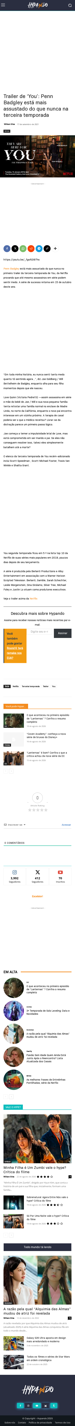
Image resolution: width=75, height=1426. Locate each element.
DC (6, 726)
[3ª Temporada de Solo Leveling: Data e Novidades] (13, 1011)
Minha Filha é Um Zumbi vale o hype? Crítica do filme (34, 1169)
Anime (29, 1007)
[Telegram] (39, 248)
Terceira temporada (31, 686)
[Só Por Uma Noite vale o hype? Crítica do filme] (13, 1221)
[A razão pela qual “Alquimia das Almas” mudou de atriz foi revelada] (13, 1034)
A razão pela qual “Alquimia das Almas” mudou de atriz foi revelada (48, 1035)
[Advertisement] (37, 50)
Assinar (62, 633)
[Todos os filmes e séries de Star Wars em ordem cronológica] (13, 1362)
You (53, 686)
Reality (29, 1051)
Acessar (66, 824)
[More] (55, 248)
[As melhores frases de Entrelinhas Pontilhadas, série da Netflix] (13, 1080)
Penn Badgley (11, 268)
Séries (7, 131)
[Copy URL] (47, 248)
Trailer (45, 686)
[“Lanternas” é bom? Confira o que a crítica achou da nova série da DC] (13, 758)
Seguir (15, 870)
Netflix (33, 598)
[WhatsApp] (23, 248)
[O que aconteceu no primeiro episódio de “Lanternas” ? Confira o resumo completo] (13, 721)
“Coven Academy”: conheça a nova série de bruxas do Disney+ (46, 735)
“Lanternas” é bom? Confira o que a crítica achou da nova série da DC (47, 754)
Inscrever (60, 870)
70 (70, 1318)
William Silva (9, 124)
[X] (15, 248)
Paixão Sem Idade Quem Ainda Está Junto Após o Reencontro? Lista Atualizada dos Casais (46, 1058)
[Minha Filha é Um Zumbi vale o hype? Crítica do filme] (37, 1138)
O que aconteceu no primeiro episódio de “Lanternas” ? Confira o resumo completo (48, 718)
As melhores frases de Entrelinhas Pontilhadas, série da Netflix (46, 1081)
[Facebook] (6, 248)
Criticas (7, 1161)
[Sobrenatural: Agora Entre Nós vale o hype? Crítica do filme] (13, 1202)
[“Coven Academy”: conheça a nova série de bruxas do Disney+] (13, 739)
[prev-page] (5, 771)
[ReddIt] (31, 248)
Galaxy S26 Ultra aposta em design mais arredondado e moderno (46, 1339)
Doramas (30, 1030)
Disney (7, 745)
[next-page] (11, 771)
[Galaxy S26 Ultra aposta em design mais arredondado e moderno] (13, 1343)
